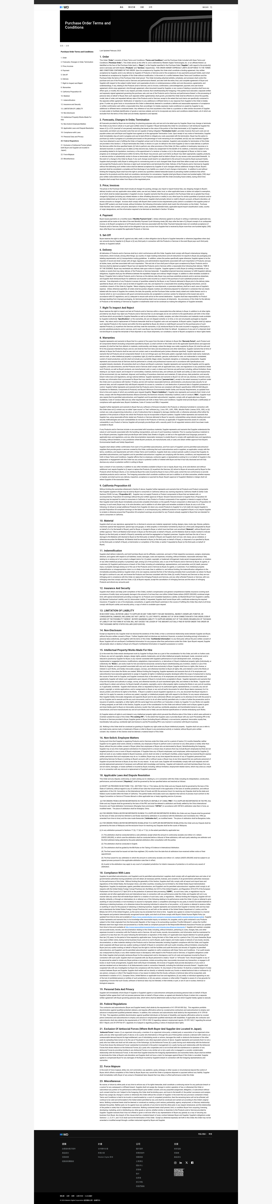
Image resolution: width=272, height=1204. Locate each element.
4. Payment (65, 70)
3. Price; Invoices (67, 66)
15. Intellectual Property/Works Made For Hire (76, 118)
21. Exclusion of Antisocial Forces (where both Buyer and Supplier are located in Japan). (76, 147)
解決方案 (131, 7)
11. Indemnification (68, 100)
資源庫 (176, 1153)
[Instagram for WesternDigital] (175, 1163)
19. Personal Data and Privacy (72, 137)
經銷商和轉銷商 (68, 1161)
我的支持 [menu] (205, 7)
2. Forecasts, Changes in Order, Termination (77, 62)
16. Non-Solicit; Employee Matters (73, 124)
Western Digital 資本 (105, 1157)
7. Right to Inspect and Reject (72, 83)
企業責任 (139, 1161)
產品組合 (65, 1153)
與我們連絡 (140, 1186)
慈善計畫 (101, 1153)
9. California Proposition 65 (71, 92)
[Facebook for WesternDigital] (192, 1163)
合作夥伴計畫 (103, 1149)
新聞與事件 (140, 1153)
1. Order (64, 58)
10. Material (65, 96)
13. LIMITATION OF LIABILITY (72, 109)
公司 (150, 7)
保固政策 (65, 1157)
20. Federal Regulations (70, 141)
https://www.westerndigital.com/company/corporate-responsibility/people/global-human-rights (168, 917)
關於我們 (139, 1149)
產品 (121, 7)
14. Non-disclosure (68, 113)
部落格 (138, 1170)
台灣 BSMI (79, 1196)
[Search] (211, 7)
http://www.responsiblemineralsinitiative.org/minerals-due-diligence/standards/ (155, 927)
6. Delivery (65, 79)
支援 (142, 7)
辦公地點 (139, 1182)
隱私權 (62, 1196)
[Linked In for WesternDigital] (181, 1163)
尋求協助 (177, 1149)
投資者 (138, 1178)
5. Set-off (64, 75)
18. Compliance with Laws (71, 132)
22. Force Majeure (67, 154)
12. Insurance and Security (71, 104)
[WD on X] (186, 1163)
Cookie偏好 (88, 1196)
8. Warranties (66, 87)
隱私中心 (139, 1165)
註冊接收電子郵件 (69, 1149)
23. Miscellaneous (67, 159)
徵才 (137, 1174)
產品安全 (177, 1157)
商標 (72, 1196)
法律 (67, 1196)
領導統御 (139, 1157)
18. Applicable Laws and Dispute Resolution (77, 128)
